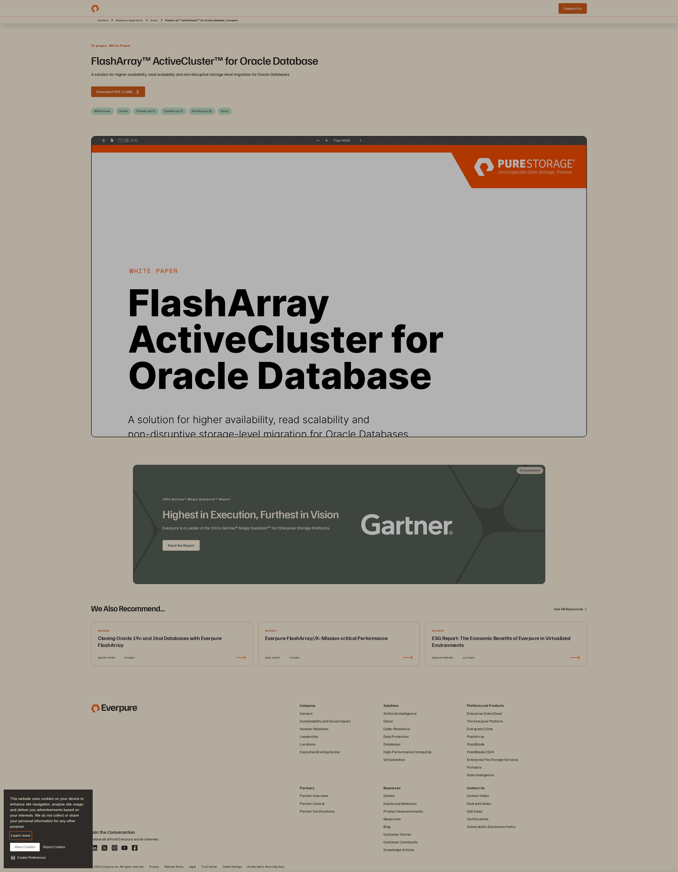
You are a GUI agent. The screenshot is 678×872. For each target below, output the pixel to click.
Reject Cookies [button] (54, 847)
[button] (28, 857)
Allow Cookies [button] (25, 847)
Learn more (20, 835)
